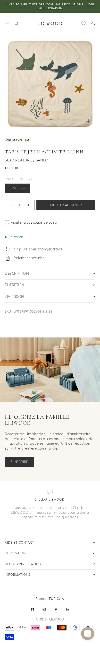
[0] (83, 23)
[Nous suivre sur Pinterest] (56, 609)
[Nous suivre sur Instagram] (44, 609)
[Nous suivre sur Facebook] (32, 609)
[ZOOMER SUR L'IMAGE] (88, 121)
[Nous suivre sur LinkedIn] (67, 609)
